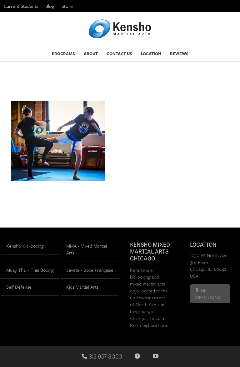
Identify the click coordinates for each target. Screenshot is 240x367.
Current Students (21, 6)
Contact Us (119, 53)
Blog (49, 6)
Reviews (179, 53)
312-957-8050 (105, 356)
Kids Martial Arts (82, 286)
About (91, 53)
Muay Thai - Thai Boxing (29, 269)
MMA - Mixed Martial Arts (86, 249)
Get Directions (207, 294)
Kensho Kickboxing (24, 245)
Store (67, 6)
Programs (63, 53)
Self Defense (19, 286)
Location (151, 53)
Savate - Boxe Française (89, 269)
